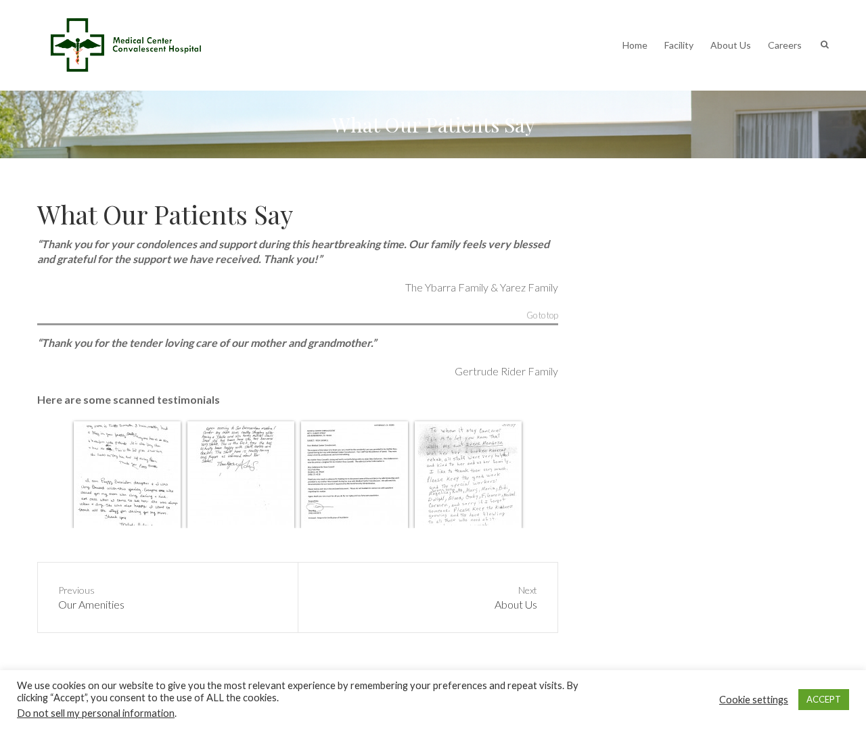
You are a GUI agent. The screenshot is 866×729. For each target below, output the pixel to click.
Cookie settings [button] (753, 699)
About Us (730, 45)
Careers (785, 45)
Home (634, 45)
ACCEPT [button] (823, 699)
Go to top (542, 316)
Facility (678, 45)
